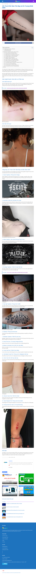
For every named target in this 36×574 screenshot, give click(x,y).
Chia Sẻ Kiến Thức (5, 537)
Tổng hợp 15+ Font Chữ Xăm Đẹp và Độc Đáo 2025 (10, 51)
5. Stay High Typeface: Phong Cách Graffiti (11, 56)
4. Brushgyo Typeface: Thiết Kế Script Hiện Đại (11, 55)
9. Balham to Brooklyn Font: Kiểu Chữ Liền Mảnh (11, 60)
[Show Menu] (2, 1)
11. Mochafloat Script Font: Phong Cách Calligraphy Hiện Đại (13, 62)
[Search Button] (33, 1)
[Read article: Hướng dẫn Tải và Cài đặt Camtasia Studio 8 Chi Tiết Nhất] (26, 479)
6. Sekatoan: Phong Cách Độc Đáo (10, 57)
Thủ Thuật (5, 572)
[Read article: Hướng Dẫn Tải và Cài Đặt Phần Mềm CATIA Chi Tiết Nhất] (4, 504)
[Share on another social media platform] (33, 43)
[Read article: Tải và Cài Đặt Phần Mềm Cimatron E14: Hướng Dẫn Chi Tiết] (4, 518)
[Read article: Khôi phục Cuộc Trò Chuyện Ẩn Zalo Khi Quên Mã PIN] (26, 490)
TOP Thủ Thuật (5, 535)
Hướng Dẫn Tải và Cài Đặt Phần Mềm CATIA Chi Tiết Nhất (14, 503)
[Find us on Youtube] (3, 570)
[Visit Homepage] (18, 1)
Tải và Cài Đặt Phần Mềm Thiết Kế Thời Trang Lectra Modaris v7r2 (15, 513)
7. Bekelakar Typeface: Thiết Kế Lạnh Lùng (11, 58)
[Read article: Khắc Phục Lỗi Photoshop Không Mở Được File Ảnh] (9, 490)
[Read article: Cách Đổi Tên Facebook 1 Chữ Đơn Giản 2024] (4, 508)
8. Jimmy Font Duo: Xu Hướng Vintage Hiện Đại (11, 59)
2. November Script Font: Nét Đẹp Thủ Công (11, 53)
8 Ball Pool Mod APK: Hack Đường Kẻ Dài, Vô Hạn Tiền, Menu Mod (15, 510)
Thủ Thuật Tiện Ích (5, 474)
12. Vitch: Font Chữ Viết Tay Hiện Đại (10, 63)
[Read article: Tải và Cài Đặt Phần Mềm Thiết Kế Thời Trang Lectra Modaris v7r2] (4, 514)
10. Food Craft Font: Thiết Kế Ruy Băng (10, 61)
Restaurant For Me (5, 549)
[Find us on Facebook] (2, 570)
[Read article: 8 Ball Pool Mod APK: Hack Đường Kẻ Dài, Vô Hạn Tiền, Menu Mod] (4, 511)
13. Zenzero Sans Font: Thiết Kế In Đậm (11, 64)
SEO (3, 540)
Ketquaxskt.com (5, 546)
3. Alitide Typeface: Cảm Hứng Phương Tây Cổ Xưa (12, 54)
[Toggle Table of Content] (32, 47)
